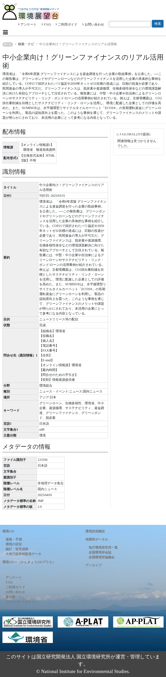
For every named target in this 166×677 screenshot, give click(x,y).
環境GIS (8, 531)
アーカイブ (93, 565)
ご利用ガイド (67, 24)
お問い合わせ (94, 24)
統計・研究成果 (17, 549)
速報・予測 (14, 539)
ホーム (8, 44)
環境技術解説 (95, 531)
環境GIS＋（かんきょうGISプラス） (28, 562)
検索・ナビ (26, 44)
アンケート (28, 24)
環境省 (76, 365)
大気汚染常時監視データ (23, 554)
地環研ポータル (96, 539)
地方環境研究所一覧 (103, 547)
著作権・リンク (17, 597)
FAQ (47, 24)
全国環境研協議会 (102, 557)
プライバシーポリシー (22, 601)
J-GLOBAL (134, 134)
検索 (157, 23)
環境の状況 (14, 544)
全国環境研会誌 (100, 552)
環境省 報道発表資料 (39, 149)
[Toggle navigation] (5, 32)
